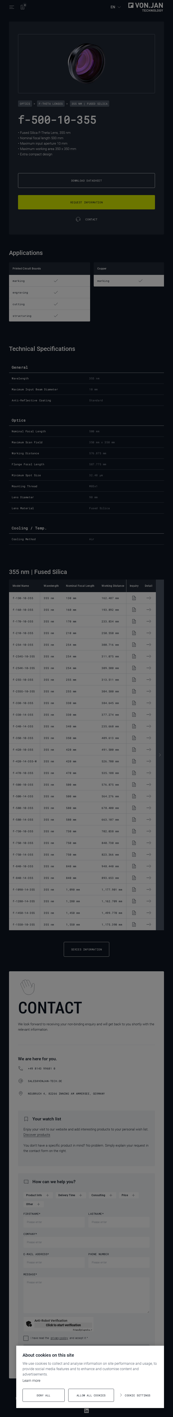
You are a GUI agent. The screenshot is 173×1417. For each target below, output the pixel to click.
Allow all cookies (91, 1395)
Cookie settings (137, 1395)
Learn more (31, 1380)
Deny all (43, 1395)
